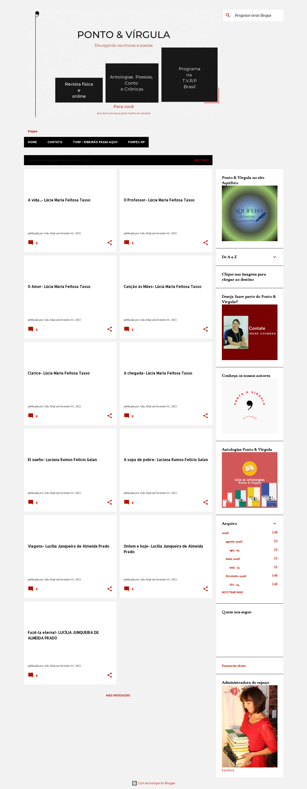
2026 (225, 533)
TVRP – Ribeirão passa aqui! (95, 142)
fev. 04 (234, 585)
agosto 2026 (234, 542)
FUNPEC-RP (136, 142)
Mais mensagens (118, 695)
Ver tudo (201, 160)
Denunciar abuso (234, 666)
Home (32, 142)
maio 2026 (233, 559)
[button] (109, 243)
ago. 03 (234, 550)
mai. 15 (235, 567)
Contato (54, 142)
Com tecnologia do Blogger (156, 783)
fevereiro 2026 (236, 576)
